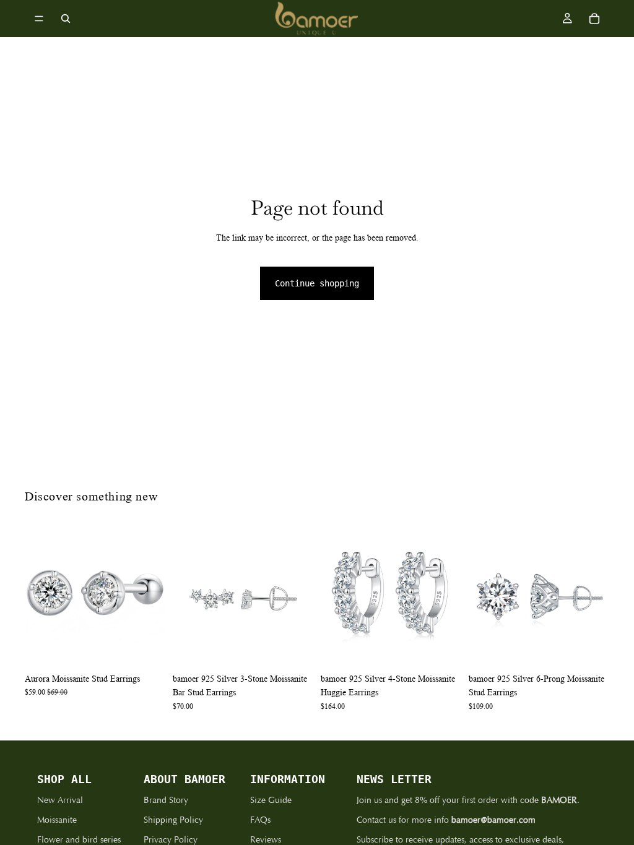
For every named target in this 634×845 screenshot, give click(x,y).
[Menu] (39, 18)
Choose (600, 648)
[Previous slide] (38, 597)
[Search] (65, 18)
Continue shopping (317, 283)
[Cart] (594, 18)
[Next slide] (151, 597)
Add (156, 648)
